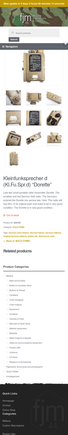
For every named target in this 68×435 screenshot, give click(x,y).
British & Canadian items (20, 285)
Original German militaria (15, 236)
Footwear (13, 314)
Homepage (8, 400)
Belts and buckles (17, 280)
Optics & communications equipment (25, 342)
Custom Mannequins (13, 425)
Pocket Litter (14, 347)
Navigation (12, 46)
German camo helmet (19, 232)
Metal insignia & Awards (20, 337)
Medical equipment (18, 328)
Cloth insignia (15, 304)
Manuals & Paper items (19, 323)
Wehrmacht (43, 236)
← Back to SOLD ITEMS (16, 240)
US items (13, 357)
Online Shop (8, 410)
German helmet (37, 232)
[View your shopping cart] (65, 43)
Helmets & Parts (16, 318)
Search (14, 39)
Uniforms (13, 352)
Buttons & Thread (17, 290)
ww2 (52, 236)
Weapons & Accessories (20, 361)
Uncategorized (12, 376)
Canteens (13, 295)
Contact (6, 405)
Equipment (14, 309)
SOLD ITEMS (18, 227)
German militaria (53, 232)
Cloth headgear (16, 299)
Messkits (13, 333)
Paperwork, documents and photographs (24, 366)
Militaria (9, 275)
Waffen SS (32, 236)
